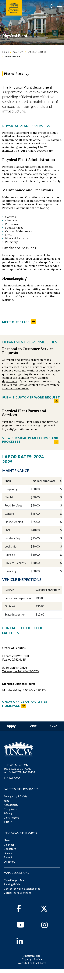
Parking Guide (12, 884)
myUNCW (18, 51)
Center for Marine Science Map (22, 888)
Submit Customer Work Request (31, 397)
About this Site (32, 955)
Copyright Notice (32, 959)
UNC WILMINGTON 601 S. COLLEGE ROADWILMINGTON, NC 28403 (19, 768)
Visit (33, 726)
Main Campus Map (14, 880)
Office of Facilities (36, 51)
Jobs (6, 800)
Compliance (10, 809)
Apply (11, 726)
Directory (9, 861)
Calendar (9, 844)
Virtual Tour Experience (17, 892)
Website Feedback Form (32, 962)
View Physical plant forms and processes (30, 439)
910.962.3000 (12, 778)
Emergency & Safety (16, 796)
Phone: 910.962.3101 (15, 656)
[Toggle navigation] (59, 6)
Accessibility (11, 804)
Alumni (8, 857)
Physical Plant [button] (13, 73)
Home (5, 51)
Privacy (8, 813)
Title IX (8, 821)
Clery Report (11, 817)
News (7, 840)
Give (53, 726)
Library (8, 853)
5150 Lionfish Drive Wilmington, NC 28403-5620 (20, 669)
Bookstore (10, 848)
